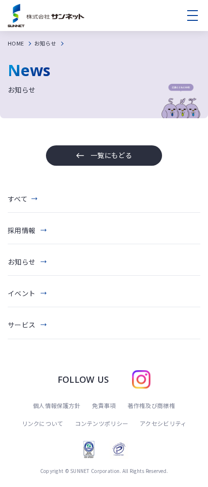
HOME (16, 43)
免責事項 (104, 405)
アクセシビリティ (163, 423)
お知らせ (45, 43)
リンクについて (42, 423)
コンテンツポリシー (102, 423)
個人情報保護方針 (56, 405)
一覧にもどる (111, 155)
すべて (18, 199)
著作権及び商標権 (151, 405)
